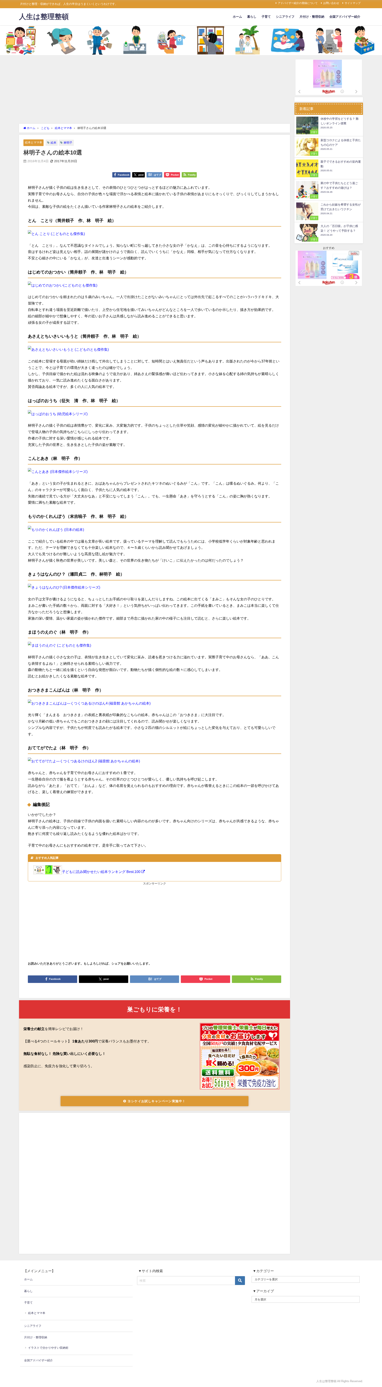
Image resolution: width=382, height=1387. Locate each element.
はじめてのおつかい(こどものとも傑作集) (64, 285)
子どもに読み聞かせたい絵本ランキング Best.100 (101, 871)
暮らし (251, 16)
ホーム (237, 16)
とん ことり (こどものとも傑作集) (58, 233)
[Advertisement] (154, 90)
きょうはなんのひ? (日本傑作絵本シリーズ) (65, 587)
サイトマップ (353, 3)
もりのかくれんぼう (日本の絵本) (57, 529)
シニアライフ (285, 16)
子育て (266, 16)
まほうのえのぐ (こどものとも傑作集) (61, 645)
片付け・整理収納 (312, 16)
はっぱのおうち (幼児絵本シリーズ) (59, 414)
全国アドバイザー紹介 (344, 16)
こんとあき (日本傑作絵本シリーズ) (59, 471)
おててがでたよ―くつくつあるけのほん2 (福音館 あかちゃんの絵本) (85, 761)
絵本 (53, 142)
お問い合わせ (331, 3)
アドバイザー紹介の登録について (298, 3)
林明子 (68, 142)
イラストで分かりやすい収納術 (48, 1347)
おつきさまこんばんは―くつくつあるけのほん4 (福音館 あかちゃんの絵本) (91, 703)
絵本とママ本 (33, 142)
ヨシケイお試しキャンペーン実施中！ (156, 1101)
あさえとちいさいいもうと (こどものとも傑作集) (70, 349)
